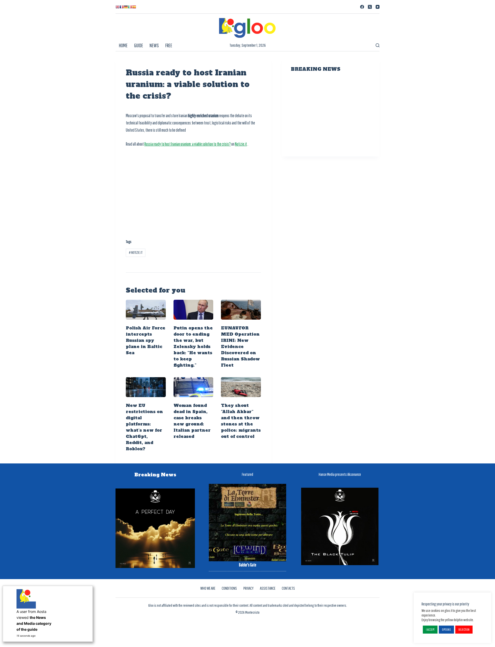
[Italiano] (130, 6)
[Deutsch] (126, 6)
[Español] (134, 6)
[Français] (122, 6)
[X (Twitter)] (370, 7)
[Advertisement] (193, 190)
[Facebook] (362, 7)
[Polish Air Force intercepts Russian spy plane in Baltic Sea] (146, 310)
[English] (118, 6)
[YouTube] (378, 7)
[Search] (378, 45)
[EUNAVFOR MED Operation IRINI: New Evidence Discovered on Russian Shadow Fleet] (241, 310)
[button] (430, 630)
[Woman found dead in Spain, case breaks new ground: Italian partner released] (193, 387)
